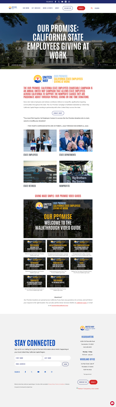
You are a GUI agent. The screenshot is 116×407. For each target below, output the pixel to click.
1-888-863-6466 (81, 302)
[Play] (58, 219)
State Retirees (30, 185)
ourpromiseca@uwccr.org (59, 305)
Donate (81, 8)
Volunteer (67, 8)
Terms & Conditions (60, 384)
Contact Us (83, 382)
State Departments (67, 154)
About (57, 8)
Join (65, 364)
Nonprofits (64, 185)
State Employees (31, 154)
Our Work (26, 8)
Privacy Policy (51, 384)
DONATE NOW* (58, 113)
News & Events (48, 8)
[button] (34, 248)
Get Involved (36, 8)
